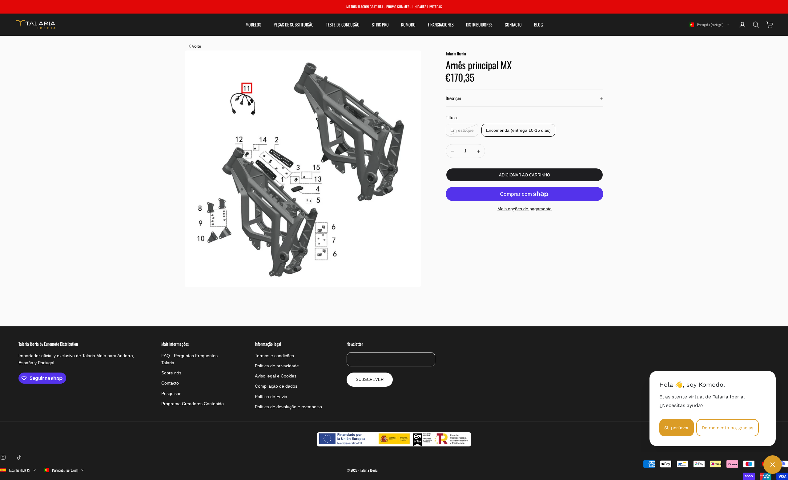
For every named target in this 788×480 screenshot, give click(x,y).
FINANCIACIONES (441, 24)
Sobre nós (171, 372)
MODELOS (253, 24)
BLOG (538, 24)
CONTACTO (513, 24)
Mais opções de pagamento (524, 209)
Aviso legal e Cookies (275, 375)
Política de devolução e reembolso (288, 406)
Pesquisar (171, 393)
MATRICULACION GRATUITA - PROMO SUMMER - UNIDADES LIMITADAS (394, 6)
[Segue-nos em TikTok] (19, 457)
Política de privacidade (277, 365)
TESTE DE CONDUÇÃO (343, 24)
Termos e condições (274, 355)
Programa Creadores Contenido (192, 403)
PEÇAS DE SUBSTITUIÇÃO (294, 24)
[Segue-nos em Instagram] (3, 457)
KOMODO (408, 24)
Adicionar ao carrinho (524, 175)
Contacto (170, 383)
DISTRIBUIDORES (479, 24)
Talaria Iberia (456, 53)
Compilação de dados (276, 386)
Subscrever (370, 379)
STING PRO (380, 24)
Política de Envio (271, 396)
